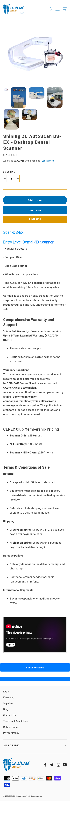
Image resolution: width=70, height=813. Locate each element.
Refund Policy (11, 726)
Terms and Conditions (15, 721)
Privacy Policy (11, 732)
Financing (35, 218)
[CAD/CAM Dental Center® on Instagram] (58, 764)
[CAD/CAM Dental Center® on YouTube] (65, 764)
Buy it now (35, 210)
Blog (5, 709)
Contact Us (9, 715)
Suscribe (11, 745)
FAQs (6, 691)
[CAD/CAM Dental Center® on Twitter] (52, 764)
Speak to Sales (35, 667)
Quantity (9, 172)
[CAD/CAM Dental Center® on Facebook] (45, 764)
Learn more (48, 160)
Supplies (8, 703)
